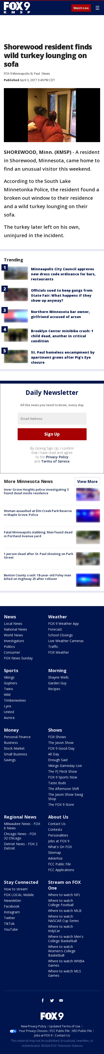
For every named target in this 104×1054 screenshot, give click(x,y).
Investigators (14, 640)
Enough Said (57, 760)
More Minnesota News (28, 481)
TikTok (9, 923)
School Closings (60, 635)
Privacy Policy (57, 457)
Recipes (54, 689)
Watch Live (81, 8)
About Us (58, 817)
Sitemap (54, 852)
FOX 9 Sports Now (62, 777)
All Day (53, 754)
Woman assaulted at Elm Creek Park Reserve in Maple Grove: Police (38, 513)
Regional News (20, 817)
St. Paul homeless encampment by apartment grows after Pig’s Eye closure (63, 357)
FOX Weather (58, 652)
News (46, 74)
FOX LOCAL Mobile (19, 894)
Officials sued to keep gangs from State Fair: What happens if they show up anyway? (62, 295)
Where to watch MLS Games (64, 973)
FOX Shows (57, 737)
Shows (55, 730)
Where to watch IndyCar (60, 928)
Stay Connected (21, 882)
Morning (57, 670)
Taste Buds (57, 783)
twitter (52, 1000)
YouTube (11, 929)
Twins (8, 689)
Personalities (58, 835)
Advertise (55, 858)
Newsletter (12, 900)
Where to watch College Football (61, 902)
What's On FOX (60, 846)
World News (13, 635)
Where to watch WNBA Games (66, 963)
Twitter (9, 917)
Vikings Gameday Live (65, 765)
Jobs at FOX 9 (58, 841)
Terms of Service (55, 461)
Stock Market (14, 748)
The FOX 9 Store (61, 804)
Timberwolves (15, 700)
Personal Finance (17, 737)
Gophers (10, 683)
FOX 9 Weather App (63, 623)
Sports (11, 670)
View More (87, 481)
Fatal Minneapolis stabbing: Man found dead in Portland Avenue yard (38, 534)
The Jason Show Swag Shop (65, 796)
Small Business (15, 754)
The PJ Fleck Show (62, 771)
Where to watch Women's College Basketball (61, 951)
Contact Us (57, 823)
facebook (43, 1000)
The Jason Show (61, 742)
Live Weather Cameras (66, 640)
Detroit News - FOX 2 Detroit (20, 846)
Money (11, 730)
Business (11, 742)
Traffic (53, 646)
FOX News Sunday (18, 658)
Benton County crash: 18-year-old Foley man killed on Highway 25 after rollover (37, 577)
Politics (9, 646)
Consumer (12, 652)
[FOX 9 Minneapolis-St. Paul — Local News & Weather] (18, 7)
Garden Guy (57, 683)
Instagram (12, 912)
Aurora (9, 717)
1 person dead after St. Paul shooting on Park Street (38, 556)
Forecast (55, 629)
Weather (57, 617)
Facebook (11, 906)
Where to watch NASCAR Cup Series (63, 918)
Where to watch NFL (64, 894)
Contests (55, 829)
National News (15, 629)
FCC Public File (59, 864)
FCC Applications (61, 869)
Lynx (7, 706)
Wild (7, 694)
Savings (10, 760)
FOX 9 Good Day (61, 748)
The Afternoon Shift (63, 788)
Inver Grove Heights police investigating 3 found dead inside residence (36, 491)
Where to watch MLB (65, 910)
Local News (13, 623)
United (9, 712)
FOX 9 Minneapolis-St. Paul (22, 74)
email (61, 1000)
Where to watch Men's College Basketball (65, 938)
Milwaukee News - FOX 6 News (22, 825)
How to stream (16, 889)
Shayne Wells (58, 677)
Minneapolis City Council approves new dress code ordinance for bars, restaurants (63, 274)
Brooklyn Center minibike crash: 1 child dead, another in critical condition (62, 336)
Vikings (9, 677)
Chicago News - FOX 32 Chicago (20, 835)
